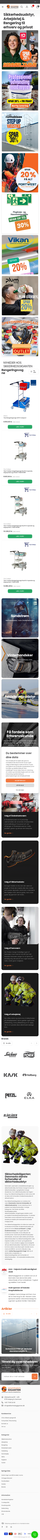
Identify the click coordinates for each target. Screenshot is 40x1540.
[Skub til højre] (36, 1043)
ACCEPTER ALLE (20, 780)
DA (35, 2)
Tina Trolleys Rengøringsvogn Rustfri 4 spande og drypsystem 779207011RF (19, 581)
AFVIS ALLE (20, 785)
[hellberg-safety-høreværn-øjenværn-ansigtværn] (29, 1075)
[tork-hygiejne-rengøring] (29, 1054)
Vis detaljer (20, 790)
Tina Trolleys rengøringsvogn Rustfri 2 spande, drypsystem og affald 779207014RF (18, 471)
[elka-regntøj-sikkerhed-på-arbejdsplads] (29, 1095)
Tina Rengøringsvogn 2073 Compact (14, 418)
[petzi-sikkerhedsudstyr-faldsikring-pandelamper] (10, 1095)
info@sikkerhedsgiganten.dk (14, 1406)
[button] (2, 7)
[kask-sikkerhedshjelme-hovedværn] (10, 1075)
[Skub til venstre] (31, 1043)
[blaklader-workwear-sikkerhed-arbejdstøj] (10, 1116)
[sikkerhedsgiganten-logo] (11, 1392)
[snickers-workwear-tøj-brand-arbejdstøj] (10, 1054)
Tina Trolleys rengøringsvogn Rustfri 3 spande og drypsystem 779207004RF (18, 526)
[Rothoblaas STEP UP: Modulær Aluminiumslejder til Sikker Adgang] (18, 1336)
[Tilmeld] (35, 1376)
